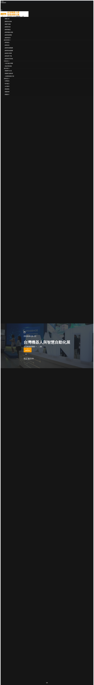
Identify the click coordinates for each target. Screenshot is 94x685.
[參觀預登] (28, 352)
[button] (7, 16)
